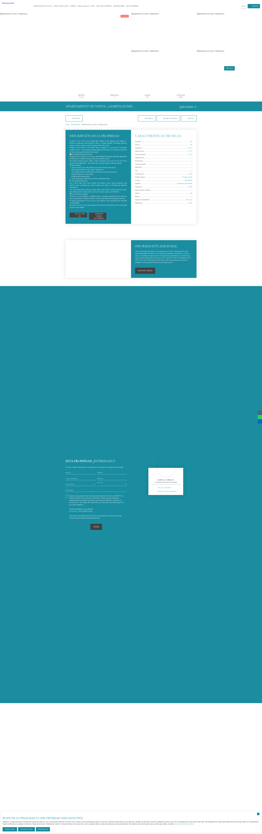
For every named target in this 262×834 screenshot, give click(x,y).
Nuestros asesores (83, 6)
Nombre (68, 472)
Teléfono (100, 478)
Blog (93, 6)
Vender (73, 6)
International (119, 6)
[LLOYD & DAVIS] (15, 6)
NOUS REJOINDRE (132, 6)
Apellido (100, 472)
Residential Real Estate (43, 6)
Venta (67, 124)
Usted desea (100, 482)
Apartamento (75, 124)
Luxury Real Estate (61, 6)
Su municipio (70, 484)
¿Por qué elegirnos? (104, 6)
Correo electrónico (72, 478)
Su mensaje (69, 490)
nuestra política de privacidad (183, 824)
